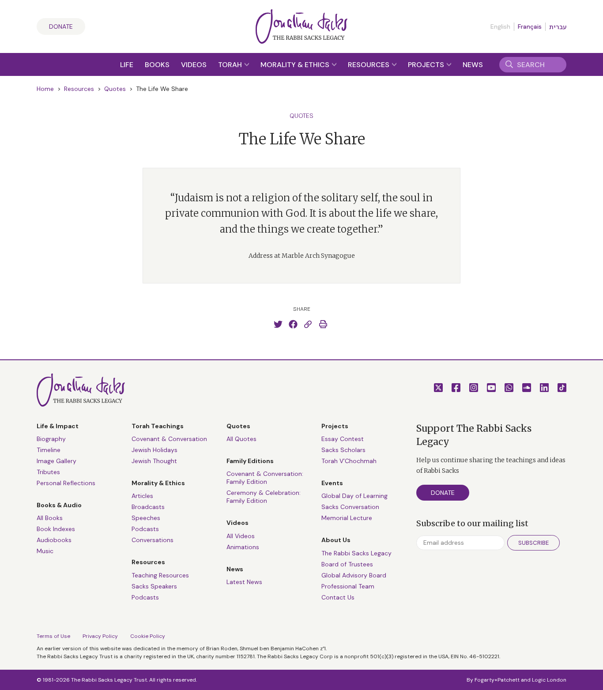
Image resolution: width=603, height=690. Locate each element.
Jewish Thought (154, 461)
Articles (142, 496)
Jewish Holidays (154, 450)
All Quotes (241, 439)
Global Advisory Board (353, 575)
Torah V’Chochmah (349, 461)
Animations (242, 547)
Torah (231, 64)
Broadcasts (148, 507)
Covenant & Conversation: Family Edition (264, 478)
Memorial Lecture (346, 518)
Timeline (48, 450)
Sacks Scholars (343, 450)
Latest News (244, 582)
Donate (61, 26)
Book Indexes (56, 529)
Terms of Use (53, 636)
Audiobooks (54, 540)
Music (45, 551)
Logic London (549, 679)
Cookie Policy (147, 636)
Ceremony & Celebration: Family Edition (263, 497)
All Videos (240, 536)
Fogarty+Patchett (497, 679)
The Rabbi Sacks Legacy (356, 553)
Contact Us (337, 597)
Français (530, 26)
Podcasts (145, 529)
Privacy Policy (100, 636)
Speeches (146, 518)
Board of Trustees (347, 564)
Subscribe (533, 543)
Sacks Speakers (154, 586)
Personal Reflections (66, 483)
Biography (51, 439)
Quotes (115, 89)
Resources (369, 64)
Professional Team (347, 586)
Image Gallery (56, 461)
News (473, 64)
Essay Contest (342, 439)
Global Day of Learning (354, 496)
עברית (557, 27)
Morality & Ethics (295, 64)
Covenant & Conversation (169, 439)
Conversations (152, 540)
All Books (50, 518)
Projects (427, 64)
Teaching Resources (160, 575)
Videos (194, 64)
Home (45, 89)
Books (157, 64)
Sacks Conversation (350, 507)
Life (126, 64)
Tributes (48, 472)
